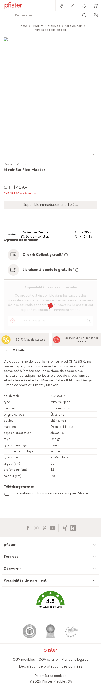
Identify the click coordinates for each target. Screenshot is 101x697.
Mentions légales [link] (74, 659)
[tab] (50, 351)
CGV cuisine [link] (48, 659)
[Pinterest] (44, 527)
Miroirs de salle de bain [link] (51, 30)
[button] (50, 603)
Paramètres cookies (50, 676)
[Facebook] (28, 527)
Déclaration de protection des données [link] (50, 666)
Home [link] (23, 26)
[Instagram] (36, 527)
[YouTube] (52, 527)
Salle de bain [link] (73, 26)
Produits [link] (37, 26)
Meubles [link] (54, 26)
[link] (61, 5)
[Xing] (65, 527)
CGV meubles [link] (24, 659)
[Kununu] (73, 527)
